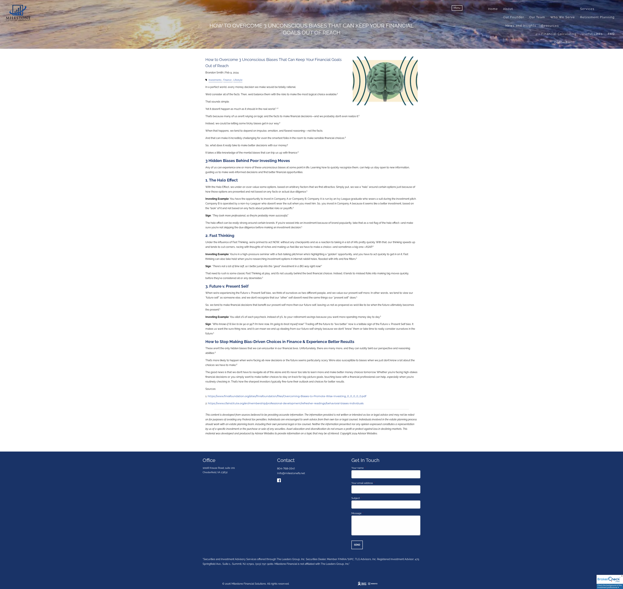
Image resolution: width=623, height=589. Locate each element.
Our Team (537, 17)
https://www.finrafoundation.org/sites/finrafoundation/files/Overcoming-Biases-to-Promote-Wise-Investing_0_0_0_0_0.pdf (287, 396)
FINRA (342, 559)
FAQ (611, 34)
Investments (215, 79)
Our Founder (513, 17)
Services (587, 9)
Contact (560, 42)
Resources (550, 25)
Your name (369, 467)
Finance (227, 79)
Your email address (373, 483)
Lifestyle (237, 79)
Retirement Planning (597, 17)
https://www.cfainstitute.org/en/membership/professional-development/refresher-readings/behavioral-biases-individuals (286, 403)
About (508, 9)
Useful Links (592, 34)
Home (493, 9)
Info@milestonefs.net (291, 473)
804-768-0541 (286, 468)
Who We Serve (562, 17)
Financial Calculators (559, 34)
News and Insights (520, 25)
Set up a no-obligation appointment (584, 50)
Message (368, 513)
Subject (367, 498)
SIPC (351, 559)
